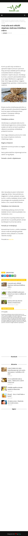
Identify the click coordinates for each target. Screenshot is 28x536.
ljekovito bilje (14, 20)
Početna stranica (5, 20)
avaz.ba (10, 239)
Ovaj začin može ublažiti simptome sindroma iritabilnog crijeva (16, 285)
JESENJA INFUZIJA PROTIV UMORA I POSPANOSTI (15, 302)
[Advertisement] (14, 50)
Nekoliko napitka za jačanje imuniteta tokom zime (15, 388)
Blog (19, 534)
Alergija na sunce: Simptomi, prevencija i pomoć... (16, 402)
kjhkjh (5, 33)
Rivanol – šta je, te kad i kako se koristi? (16, 395)
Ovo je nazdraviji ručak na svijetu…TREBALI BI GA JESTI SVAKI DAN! (16, 380)
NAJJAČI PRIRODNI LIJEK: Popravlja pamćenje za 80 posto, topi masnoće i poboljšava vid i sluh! (16, 371)
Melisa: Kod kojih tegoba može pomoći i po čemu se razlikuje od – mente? (17, 294)
